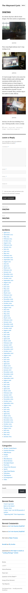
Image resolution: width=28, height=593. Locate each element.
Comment (5, 146)
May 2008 (6, 336)
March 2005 (7, 415)
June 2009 (7, 311)
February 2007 (8, 368)
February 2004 (8, 426)
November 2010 (8, 276)
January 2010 (7, 297)
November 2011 (8, 257)
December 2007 (8, 347)
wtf (18, 129)
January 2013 (7, 247)
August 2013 (7, 243)
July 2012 (6, 249)
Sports (6, 469)
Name (4, 169)
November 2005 (8, 399)
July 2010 (6, 284)
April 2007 (7, 363)
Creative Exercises (9, 450)
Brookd (4, 544)
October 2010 (7, 278)
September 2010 (8, 280)
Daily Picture (19, 127)
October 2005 (8, 401)
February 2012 (8, 255)
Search (4, 488)
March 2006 (7, 391)
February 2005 (8, 418)
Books (4, 562)
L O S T (6, 456)
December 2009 (8, 299)
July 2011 (6, 264)
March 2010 (7, 293)
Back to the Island (9, 506)
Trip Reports (7, 475)
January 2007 (7, 370)
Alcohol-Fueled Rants (10, 448)
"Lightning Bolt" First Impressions (14, 514)
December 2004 (8, 420)
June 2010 (6, 286)
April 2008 (7, 338)
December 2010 (8, 274)
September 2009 (9, 305)
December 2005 (8, 397)
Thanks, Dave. (8, 508)
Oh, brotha (12, 544)
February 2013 (8, 245)
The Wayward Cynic (11, 5)
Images (4, 129)
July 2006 (6, 382)
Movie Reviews (8, 461)
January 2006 (8, 395)
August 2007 (7, 355)
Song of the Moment (10, 467)
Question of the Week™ (9, 576)
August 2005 (7, 405)
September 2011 (8, 259)
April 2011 (6, 266)
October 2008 (8, 328)
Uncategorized (8, 477)
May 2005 (6, 411)
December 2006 (8, 372)
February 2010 (8, 295)
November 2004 (8, 422)
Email (4, 176)
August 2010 (7, 282)
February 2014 (8, 239)
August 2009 (7, 307)
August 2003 (7, 428)
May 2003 (6, 434)
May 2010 (6, 289)
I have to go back (9, 504)
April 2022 (7, 232)
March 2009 (7, 318)
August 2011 (7, 261)
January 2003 (7, 436)
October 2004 (8, 424)
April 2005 (7, 413)
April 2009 (7, 316)
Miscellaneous (8, 458)
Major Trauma (13, 538)
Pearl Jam (6, 465)
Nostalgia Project (9, 463)
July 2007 (6, 357)
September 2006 (9, 378)
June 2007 (7, 359)
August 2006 (7, 380)
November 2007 (8, 349)
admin (6, 127)
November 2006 (8, 374)
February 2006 (8, 393)
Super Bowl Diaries (9, 471)
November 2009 (8, 301)
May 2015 (6, 236)
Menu (23, 5)
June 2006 (7, 384)
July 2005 (6, 407)
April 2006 (7, 388)
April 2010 (7, 291)
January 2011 (7, 272)
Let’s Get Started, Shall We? (16, 526)
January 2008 (7, 345)
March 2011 (7, 268)
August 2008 (7, 330)
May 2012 (6, 253)
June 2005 (7, 409)
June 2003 (7, 432)
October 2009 (8, 303)
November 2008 (8, 326)
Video (5, 479)
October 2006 (8, 376)
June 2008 (7, 334)
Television (7, 473)
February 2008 (8, 343)
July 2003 (6, 430)
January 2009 (8, 322)
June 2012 (6, 251)
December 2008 (8, 324)
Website (4, 183)
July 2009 (6, 309)
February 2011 (8, 270)
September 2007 (8, 353)
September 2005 (8, 403)
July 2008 (6, 332)
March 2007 (7, 366)
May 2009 (7, 313)
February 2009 (8, 320)
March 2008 (7, 341)
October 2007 (8, 351)
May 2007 (6, 361)
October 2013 (7, 241)
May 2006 (7, 386)
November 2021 (8, 234)
